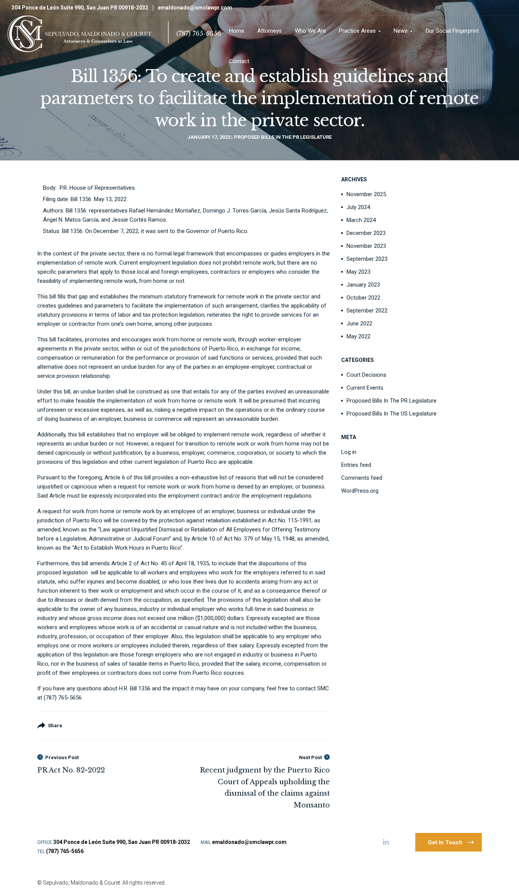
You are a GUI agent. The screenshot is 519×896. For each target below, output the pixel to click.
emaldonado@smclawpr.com (195, 8)
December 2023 (366, 233)
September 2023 (367, 258)
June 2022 (359, 323)
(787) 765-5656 (198, 33)
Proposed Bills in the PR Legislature (283, 137)
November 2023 (366, 246)
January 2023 (363, 284)
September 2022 (367, 310)
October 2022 (363, 297)
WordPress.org (359, 490)
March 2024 (361, 220)
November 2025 (366, 194)
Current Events (365, 387)
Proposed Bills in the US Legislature (392, 413)
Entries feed (356, 464)
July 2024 (358, 207)
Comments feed (361, 477)
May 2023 (358, 271)
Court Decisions (366, 374)
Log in (348, 452)
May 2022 (358, 336)
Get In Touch (445, 842)
